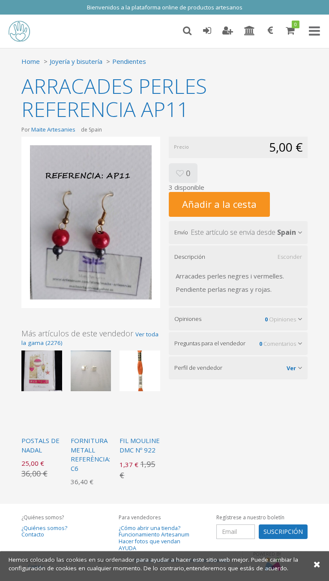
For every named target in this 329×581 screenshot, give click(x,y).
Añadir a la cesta (219, 204)
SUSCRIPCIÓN (283, 531)
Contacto (32, 534)
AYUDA (127, 548)
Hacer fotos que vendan (149, 541)
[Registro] (228, 31)
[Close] (317, 564)
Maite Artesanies (53, 129)
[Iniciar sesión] (207, 31)
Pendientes (129, 61)
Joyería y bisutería (76, 61)
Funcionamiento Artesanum (154, 534)
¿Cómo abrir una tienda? (149, 528)
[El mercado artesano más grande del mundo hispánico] (26, 31)
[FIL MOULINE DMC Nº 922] (140, 370)
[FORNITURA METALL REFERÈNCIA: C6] (91, 370)
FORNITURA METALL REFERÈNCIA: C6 (90, 454)
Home (30, 61)
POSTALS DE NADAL (40, 445)
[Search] (187, 31)
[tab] (238, 232)
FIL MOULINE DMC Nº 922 (140, 445)
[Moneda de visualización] (270, 31)
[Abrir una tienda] (249, 31)
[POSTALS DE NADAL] (41, 370)
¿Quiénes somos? (44, 528)
